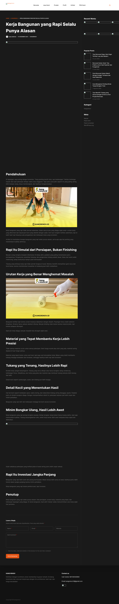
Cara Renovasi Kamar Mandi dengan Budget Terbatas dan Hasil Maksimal (101, 75)
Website (58, 528)
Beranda (36, 5)
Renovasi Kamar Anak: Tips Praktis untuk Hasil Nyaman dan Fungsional (102, 65)
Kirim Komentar (12, 556)
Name (9, 528)
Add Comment (12, 535)
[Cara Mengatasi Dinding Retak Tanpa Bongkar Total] (87, 86)
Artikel (73, 5)
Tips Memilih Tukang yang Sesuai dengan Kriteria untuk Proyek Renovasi (102, 94)
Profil (64, 5)
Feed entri (87, 121)
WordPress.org (89, 125)
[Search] (109, 5)
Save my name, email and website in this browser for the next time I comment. (29, 551)
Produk (56, 5)
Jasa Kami (46, 5)
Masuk (86, 118)
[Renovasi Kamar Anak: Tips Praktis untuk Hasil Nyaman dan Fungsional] (87, 65)
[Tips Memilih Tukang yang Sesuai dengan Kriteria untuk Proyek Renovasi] (87, 95)
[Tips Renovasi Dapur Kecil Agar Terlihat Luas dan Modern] (87, 56)
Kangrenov (33, 36)
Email (34, 528)
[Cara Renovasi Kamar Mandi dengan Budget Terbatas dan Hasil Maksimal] (87, 75)
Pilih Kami (82, 5)
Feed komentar (89, 123)
